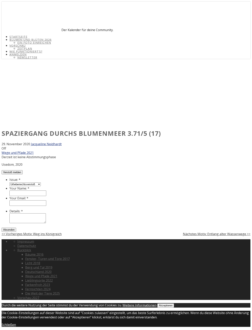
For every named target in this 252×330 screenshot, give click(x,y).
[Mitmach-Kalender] (31, 30)
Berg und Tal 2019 (38, 267)
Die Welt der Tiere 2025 (42, 293)
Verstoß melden (12, 172)
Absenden (9, 229)
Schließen (9, 325)
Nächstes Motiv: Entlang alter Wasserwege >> (216, 234)
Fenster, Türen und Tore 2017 (47, 259)
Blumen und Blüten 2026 (30, 40)
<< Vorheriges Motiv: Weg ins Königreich (32, 234)
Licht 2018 (32, 263)
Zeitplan (24, 48)
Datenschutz (26, 246)
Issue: (14, 179)
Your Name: (19, 188)
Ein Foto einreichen (34, 42)
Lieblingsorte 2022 (39, 280)
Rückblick (24, 250)
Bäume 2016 (34, 254)
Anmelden (18, 54)
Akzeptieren (165, 305)
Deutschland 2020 (38, 272)
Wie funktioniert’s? (25, 51)
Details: (16, 211)
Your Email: (18, 198)
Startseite (18, 37)
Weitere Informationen (139, 305)
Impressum (25, 241)
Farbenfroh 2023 (37, 285)
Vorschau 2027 (28, 298)
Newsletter (27, 57)
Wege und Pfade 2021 (18, 153)
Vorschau (17, 45)
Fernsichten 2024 (37, 289)
